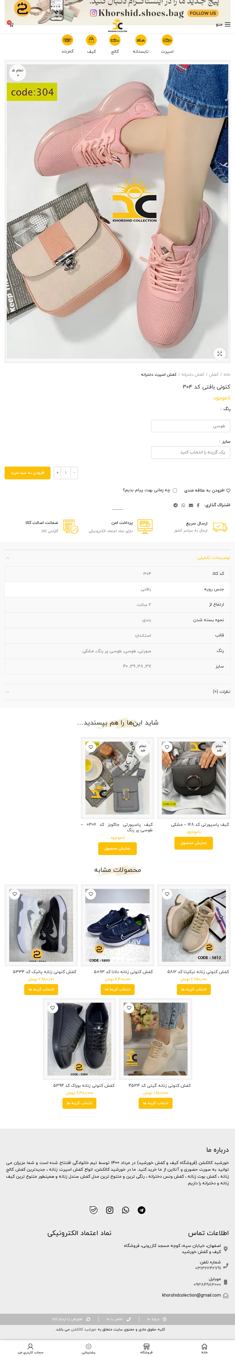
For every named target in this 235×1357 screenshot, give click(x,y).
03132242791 (208, 1268)
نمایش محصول (194, 843)
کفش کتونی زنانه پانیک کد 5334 (44, 972)
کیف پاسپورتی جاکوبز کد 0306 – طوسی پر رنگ (116, 827)
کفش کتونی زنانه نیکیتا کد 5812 (198, 972)
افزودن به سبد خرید (27, 473)
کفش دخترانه (192, 375)
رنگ (226, 409)
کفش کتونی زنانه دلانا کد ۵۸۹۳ (123, 972)
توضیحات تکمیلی (213, 558)
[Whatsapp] (125, 1210)
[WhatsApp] (183, 505)
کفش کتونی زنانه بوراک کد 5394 (83, 1086)
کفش (213, 375)
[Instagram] (110, 1210)
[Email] (191, 505)
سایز (225, 442)
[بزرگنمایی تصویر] (220, 354)
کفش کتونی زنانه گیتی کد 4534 (160, 1086)
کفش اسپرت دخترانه (159, 375)
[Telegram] (176, 505)
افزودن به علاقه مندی (204, 491)
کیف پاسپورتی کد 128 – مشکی (200, 825)
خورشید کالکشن (83, 1329)
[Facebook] (198, 505)
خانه (226, 375)
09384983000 (207, 1285)
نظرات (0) (221, 692)
